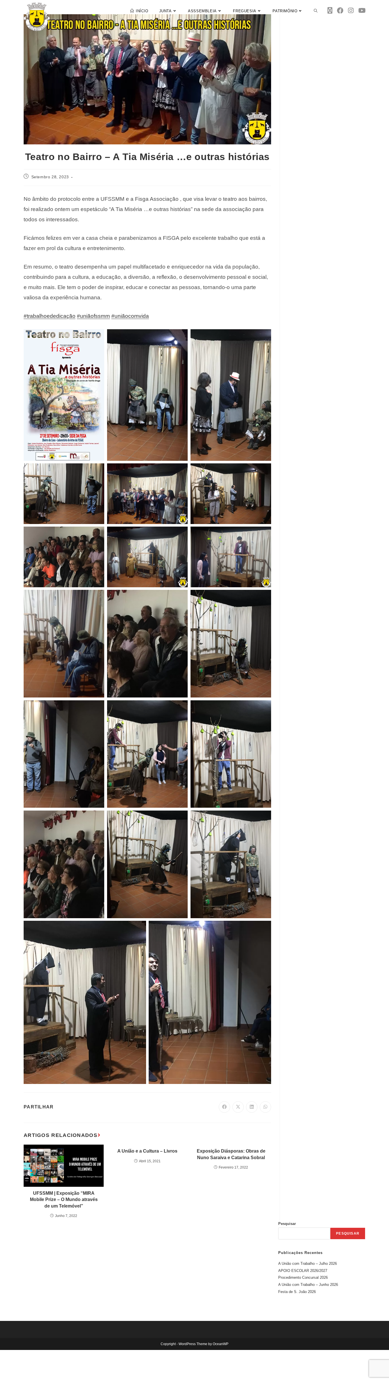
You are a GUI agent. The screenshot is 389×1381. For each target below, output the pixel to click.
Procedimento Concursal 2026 (303, 1277)
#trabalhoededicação (49, 316)
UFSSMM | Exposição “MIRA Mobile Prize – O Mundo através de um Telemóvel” (64, 1199)
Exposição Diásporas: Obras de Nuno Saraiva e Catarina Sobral (231, 1154)
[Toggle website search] (315, 11)
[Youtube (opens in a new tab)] (362, 10)
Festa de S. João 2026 (297, 1292)
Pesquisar (287, 1224)
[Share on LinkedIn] (251, 1107)
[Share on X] (238, 1107)
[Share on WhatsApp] (265, 1107)
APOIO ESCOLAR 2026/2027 (302, 1271)
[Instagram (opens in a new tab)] (351, 10)
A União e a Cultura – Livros (147, 1151)
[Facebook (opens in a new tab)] (340, 10)
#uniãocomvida (130, 316)
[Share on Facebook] (224, 1107)
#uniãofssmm (93, 316)
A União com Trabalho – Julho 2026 (307, 1263)
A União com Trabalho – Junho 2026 (308, 1284)
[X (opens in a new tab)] (330, 10)
